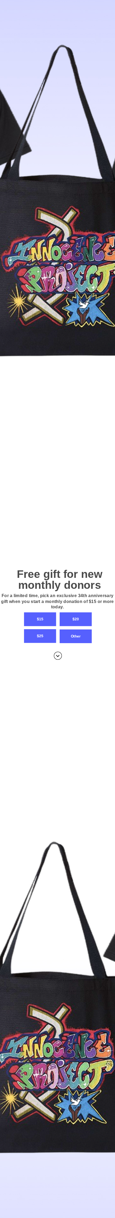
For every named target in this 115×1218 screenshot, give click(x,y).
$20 (75, 619)
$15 (40, 619)
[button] (57, 601)
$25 (40, 636)
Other (75, 636)
